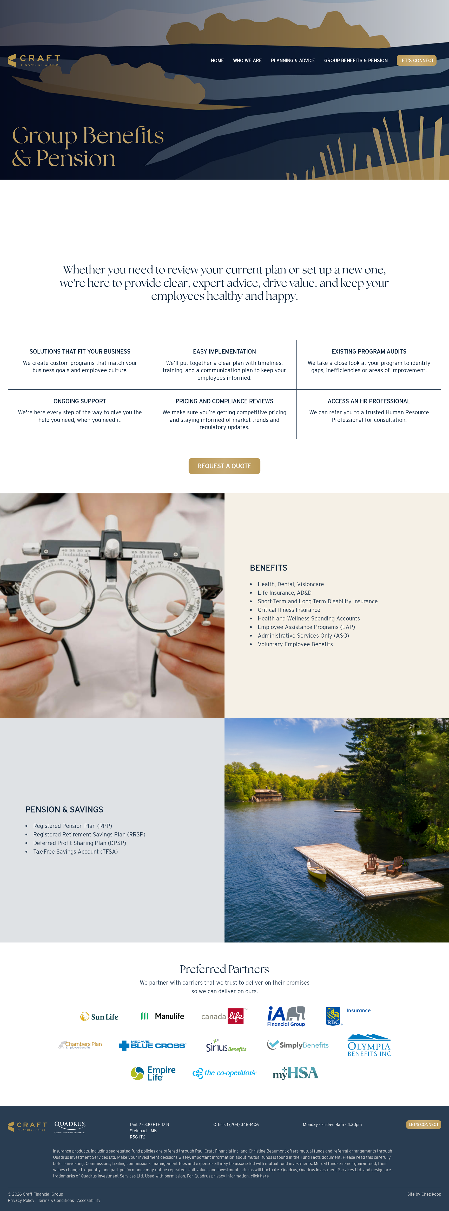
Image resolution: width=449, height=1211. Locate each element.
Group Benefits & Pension (356, 60)
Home (217, 60)
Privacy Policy (21, 1200)
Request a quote (224, 466)
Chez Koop (431, 1194)
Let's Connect (424, 1124)
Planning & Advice (293, 60)
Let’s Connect (416, 60)
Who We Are (247, 60)
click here (260, 1176)
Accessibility (89, 1200)
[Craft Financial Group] (34, 60)
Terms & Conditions (56, 1200)
